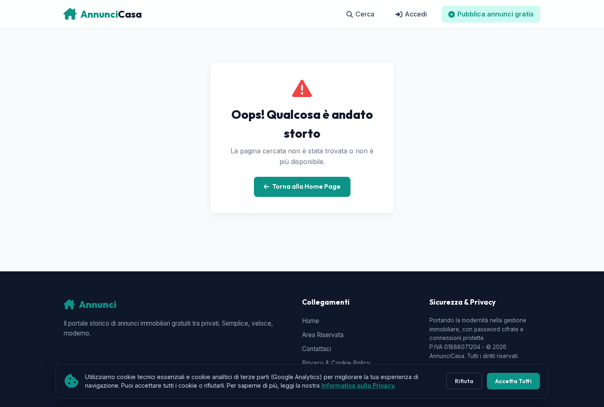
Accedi (416, 14)
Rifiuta (464, 381)
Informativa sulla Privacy (357, 385)
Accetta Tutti (513, 381)
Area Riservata (322, 335)
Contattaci (316, 349)
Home (310, 321)
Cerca (364, 14)
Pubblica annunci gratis (495, 14)
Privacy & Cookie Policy (336, 363)
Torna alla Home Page (306, 186)
